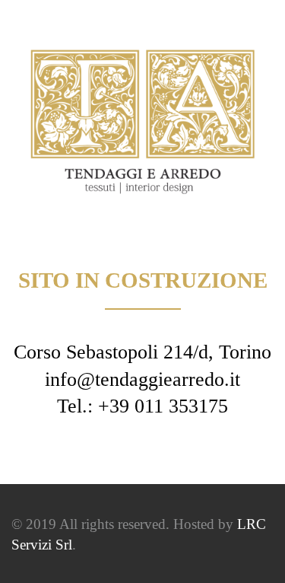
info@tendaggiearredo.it (142, 379)
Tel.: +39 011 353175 (142, 406)
